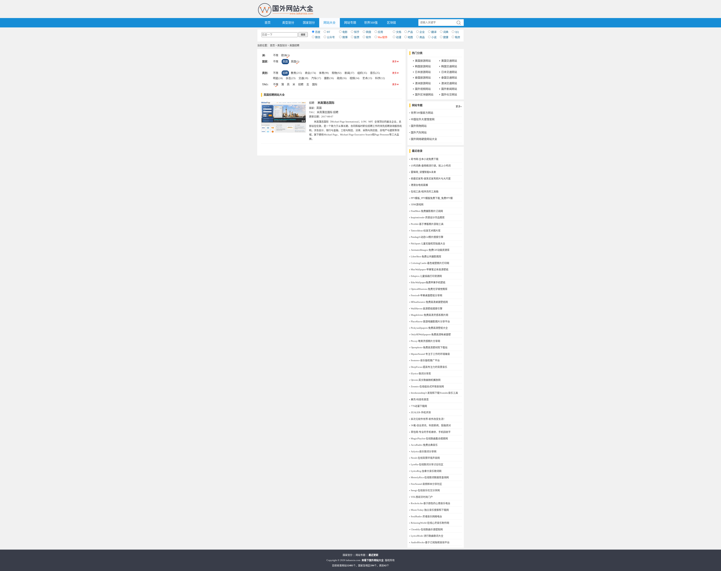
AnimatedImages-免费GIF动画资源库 (430, 249)
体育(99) (324, 73)
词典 (445, 32)
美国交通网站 (449, 60)
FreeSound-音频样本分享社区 (426, 484)
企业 (422, 32)
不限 (275, 55)
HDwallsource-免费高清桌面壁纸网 (429, 302)
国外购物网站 (419, 126)
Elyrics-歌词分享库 (421, 373)
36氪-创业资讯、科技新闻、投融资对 (431, 425)
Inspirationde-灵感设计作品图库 (428, 217)
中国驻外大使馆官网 (422, 119)
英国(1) (295, 61)
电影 (345, 32)
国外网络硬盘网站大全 (424, 139)
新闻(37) (349, 73)
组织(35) (362, 73)
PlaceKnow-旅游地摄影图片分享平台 (430, 321)
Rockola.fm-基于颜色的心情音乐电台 (430, 503)
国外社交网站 (449, 94)
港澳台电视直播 (419, 185)
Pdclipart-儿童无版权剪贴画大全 (428, 243)
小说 (434, 37)
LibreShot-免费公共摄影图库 (426, 256)
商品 (422, 37)
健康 (445, 37)
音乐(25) (375, 73)
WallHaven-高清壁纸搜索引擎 (426, 308)
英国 (285, 61)
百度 (317, 32)
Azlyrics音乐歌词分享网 (423, 451)
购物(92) (337, 73)
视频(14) (354, 78)
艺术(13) (367, 78)
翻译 (434, 32)
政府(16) (342, 78)
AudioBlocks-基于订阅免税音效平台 (430, 542)
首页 (268, 22)
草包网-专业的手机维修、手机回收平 (431, 432)
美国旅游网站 (423, 60)
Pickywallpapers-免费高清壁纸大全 (429, 327)
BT (328, 32)
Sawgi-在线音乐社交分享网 (425, 490)
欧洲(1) (285, 55)
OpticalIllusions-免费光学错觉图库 (429, 289)
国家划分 (309, 22)
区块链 (391, 22)
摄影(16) (329, 78)
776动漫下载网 (419, 406)
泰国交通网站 (449, 77)
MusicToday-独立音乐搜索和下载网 (430, 509)
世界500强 (371, 22)
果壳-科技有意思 (420, 399)
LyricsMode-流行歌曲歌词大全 (427, 535)
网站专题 (350, 22)
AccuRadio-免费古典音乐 (424, 444)
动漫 (398, 37)
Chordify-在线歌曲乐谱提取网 (427, 529)
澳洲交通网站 (449, 83)
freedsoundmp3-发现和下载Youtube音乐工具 (434, 392)
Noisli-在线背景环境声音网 (425, 457)
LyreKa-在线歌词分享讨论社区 (427, 464)
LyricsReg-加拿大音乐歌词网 (426, 471)
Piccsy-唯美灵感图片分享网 (425, 341)
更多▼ (395, 61)
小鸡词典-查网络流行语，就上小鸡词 (431, 165)
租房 (457, 37)
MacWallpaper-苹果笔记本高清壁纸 (429, 269)
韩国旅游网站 (423, 66)
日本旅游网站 (423, 72)
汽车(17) (316, 78)
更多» (459, 106)
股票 (356, 37)
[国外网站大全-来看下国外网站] (285, 4)
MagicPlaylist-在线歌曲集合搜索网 (429, 438)
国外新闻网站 (449, 89)
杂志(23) (291, 78)
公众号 (331, 37)
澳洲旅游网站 (423, 83)
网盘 (368, 32)
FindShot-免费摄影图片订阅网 (427, 211)
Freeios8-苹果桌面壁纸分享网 (426, 295)
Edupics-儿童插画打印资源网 (426, 276)
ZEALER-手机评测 (421, 412)
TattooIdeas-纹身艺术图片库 (425, 230)
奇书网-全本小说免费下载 (424, 159)
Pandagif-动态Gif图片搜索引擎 (427, 237)
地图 (410, 37)
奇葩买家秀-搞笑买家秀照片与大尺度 (431, 178)
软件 (368, 37)
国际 (314, 84)
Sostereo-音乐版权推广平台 (425, 360)
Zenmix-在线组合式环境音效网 (427, 386)
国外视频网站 (423, 89)
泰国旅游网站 (423, 77)
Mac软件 (383, 37)
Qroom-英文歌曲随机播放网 (425, 379)
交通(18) (303, 78)
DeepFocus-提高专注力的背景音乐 (429, 367)
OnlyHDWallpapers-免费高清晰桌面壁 (431, 334)
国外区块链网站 (424, 94)
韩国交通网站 (449, 66)
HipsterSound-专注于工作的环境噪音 (430, 354)
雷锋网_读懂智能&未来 (423, 172)
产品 (410, 32)
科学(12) (380, 78)
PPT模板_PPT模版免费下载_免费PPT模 (432, 198)
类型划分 (288, 22)
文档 (398, 32)
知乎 (356, 32)
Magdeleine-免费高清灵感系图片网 (429, 314)
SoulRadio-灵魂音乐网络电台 (426, 516)
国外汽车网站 (419, 132)
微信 (317, 37)
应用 (380, 32)
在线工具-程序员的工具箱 (424, 191)
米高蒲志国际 (326, 102)
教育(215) (296, 73)
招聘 (285, 73)
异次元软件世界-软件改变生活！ (428, 419)
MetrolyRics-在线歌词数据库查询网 (430, 477)
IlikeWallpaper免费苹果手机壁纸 (428, 282)
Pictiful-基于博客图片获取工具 (427, 224)
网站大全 (330, 22)
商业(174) (310, 73)
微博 (345, 37)
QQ (457, 32)
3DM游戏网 (417, 204)
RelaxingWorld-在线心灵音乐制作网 (430, 522)
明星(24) (278, 78)
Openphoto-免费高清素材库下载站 (429, 347)
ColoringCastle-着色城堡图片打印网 (430, 263)
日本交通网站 (449, 72)
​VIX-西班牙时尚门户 (422, 496)
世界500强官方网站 (422, 112)
